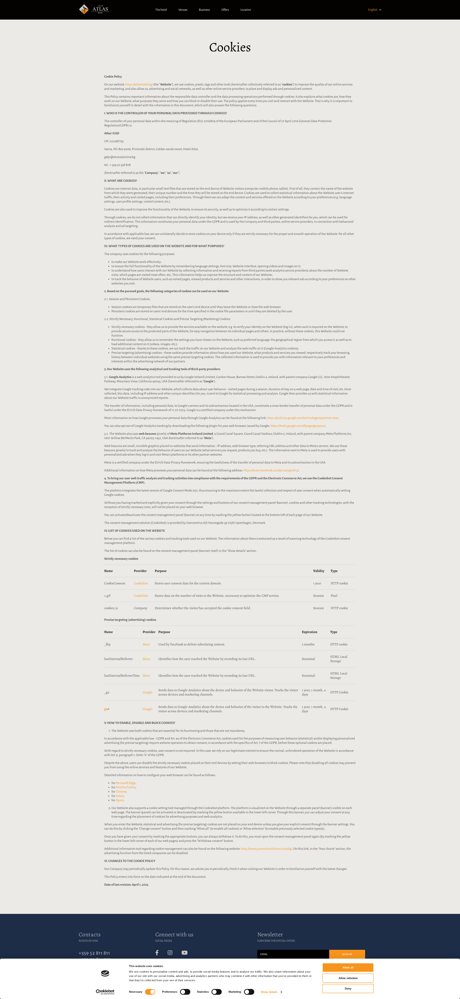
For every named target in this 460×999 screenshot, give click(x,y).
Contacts (90, 934)
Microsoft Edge (125, 783)
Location (245, 9)
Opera (120, 800)
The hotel (161, 9)
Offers (225, 9)
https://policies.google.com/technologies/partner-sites (302, 418)
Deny (348, 988)
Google (148, 692)
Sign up (347, 954)
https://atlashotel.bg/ (139, 84)
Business (204, 9)
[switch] (185, 992)
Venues (182, 9)
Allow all (348, 967)
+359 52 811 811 (94, 953)
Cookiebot (141, 583)
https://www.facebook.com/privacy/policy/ (271, 470)
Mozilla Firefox (125, 787)
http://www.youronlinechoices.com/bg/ (266, 848)
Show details (269, 991)
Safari (120, 796)
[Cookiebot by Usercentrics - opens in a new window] (105, 992)
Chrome (121, 791)
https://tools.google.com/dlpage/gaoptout (297, 426)
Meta (146, 644)
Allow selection (348, 978)
